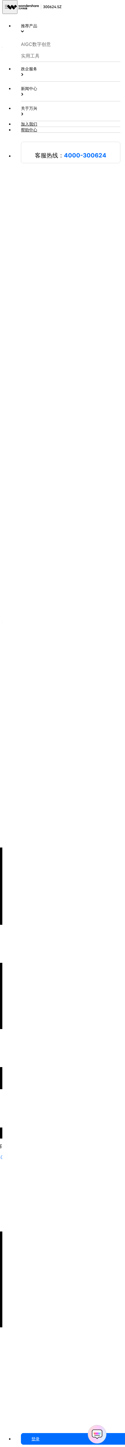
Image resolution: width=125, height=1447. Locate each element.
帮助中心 (29, 129)
